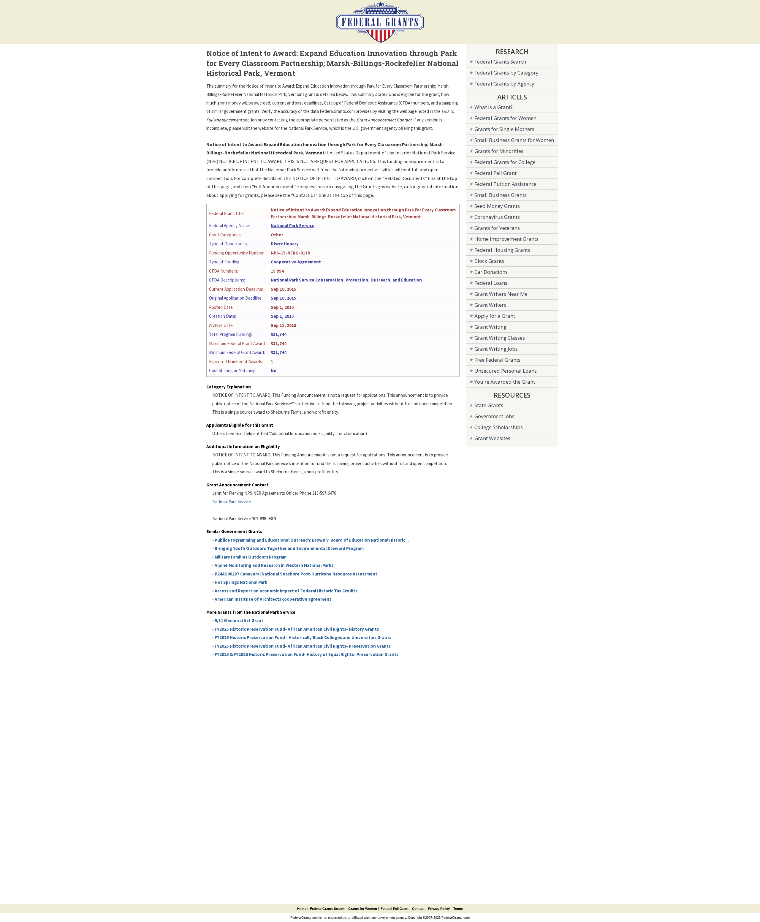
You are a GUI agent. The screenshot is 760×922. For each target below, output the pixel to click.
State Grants (488, 405)
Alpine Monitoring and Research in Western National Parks (274, 565)
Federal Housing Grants (502, 249)
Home (301, 908)
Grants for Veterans (497, 227)
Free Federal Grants (497, 359)
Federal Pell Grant (495, 173)
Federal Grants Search (500, 61)
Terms (458, 908)
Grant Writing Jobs (496, 348)
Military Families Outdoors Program (250, 557)
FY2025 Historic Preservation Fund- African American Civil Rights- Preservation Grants (303, 646)
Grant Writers (490, 304)
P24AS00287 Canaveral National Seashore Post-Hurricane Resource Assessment (296, 574)
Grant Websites (492, 438)
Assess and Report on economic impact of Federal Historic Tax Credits (286, 591)
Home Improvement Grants (506, 238)
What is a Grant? (493, 107)
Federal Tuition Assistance (505, 184)
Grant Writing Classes (499, 337)
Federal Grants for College (505, 162)
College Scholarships (498, 427)
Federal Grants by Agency (504, 83)
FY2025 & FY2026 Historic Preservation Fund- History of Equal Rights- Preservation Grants (306, 654)
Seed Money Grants (497, 206)
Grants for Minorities (498, 151)
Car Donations (491, 271)
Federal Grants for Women (505, 118)
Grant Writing (490, 326)
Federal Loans (490, 282)
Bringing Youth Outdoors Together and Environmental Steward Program (289, 548)
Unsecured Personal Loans (505, 370)
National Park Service (292, 225)
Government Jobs (494, 416)
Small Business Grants (500, 195)
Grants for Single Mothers (504, 129)
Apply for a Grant (494, 315)
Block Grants (489, 260)
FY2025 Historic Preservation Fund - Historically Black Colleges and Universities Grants (303, 637)
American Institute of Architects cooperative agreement (273, 599)
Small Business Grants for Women (514, 140)
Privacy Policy (439, 908)
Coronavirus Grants (497, 217)
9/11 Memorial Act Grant (239, 620)
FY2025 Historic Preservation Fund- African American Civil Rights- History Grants (297, 629)
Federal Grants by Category (506, 72)
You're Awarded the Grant (504, 381)
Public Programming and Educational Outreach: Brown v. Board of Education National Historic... (312, 540)
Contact (418, 908)
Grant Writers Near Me (501, 293)
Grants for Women (362, 908)
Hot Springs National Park (241, 582)
